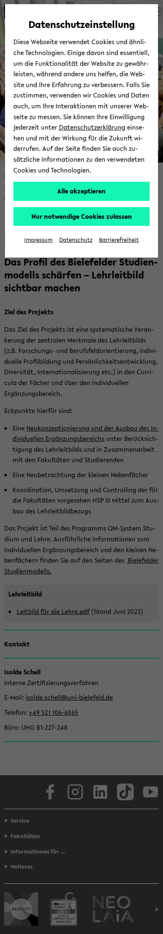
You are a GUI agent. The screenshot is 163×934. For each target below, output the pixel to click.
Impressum (38, 240)
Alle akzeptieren (81, 190)
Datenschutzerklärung (92, 127)
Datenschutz (75, 240)
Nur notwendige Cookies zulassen (81, 216)
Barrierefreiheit (119, 240)
